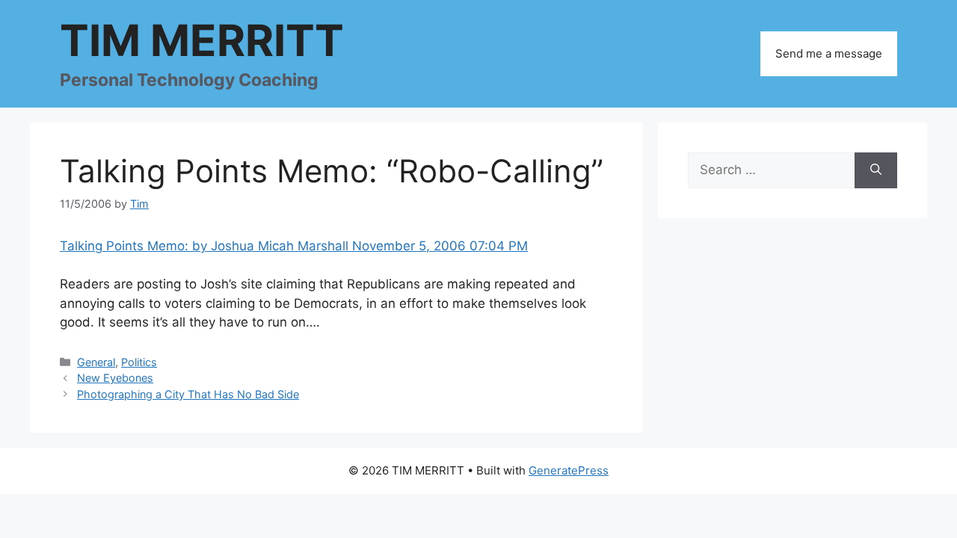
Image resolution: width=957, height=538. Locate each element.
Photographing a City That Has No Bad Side (188, 394)
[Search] (876, 170)
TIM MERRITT (202, 40)
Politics (139, 362)
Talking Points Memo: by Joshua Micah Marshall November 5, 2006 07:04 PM (294, 245)
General (96, 362)
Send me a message (828, 53)
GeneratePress (569, 470)
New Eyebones (115, 377)
